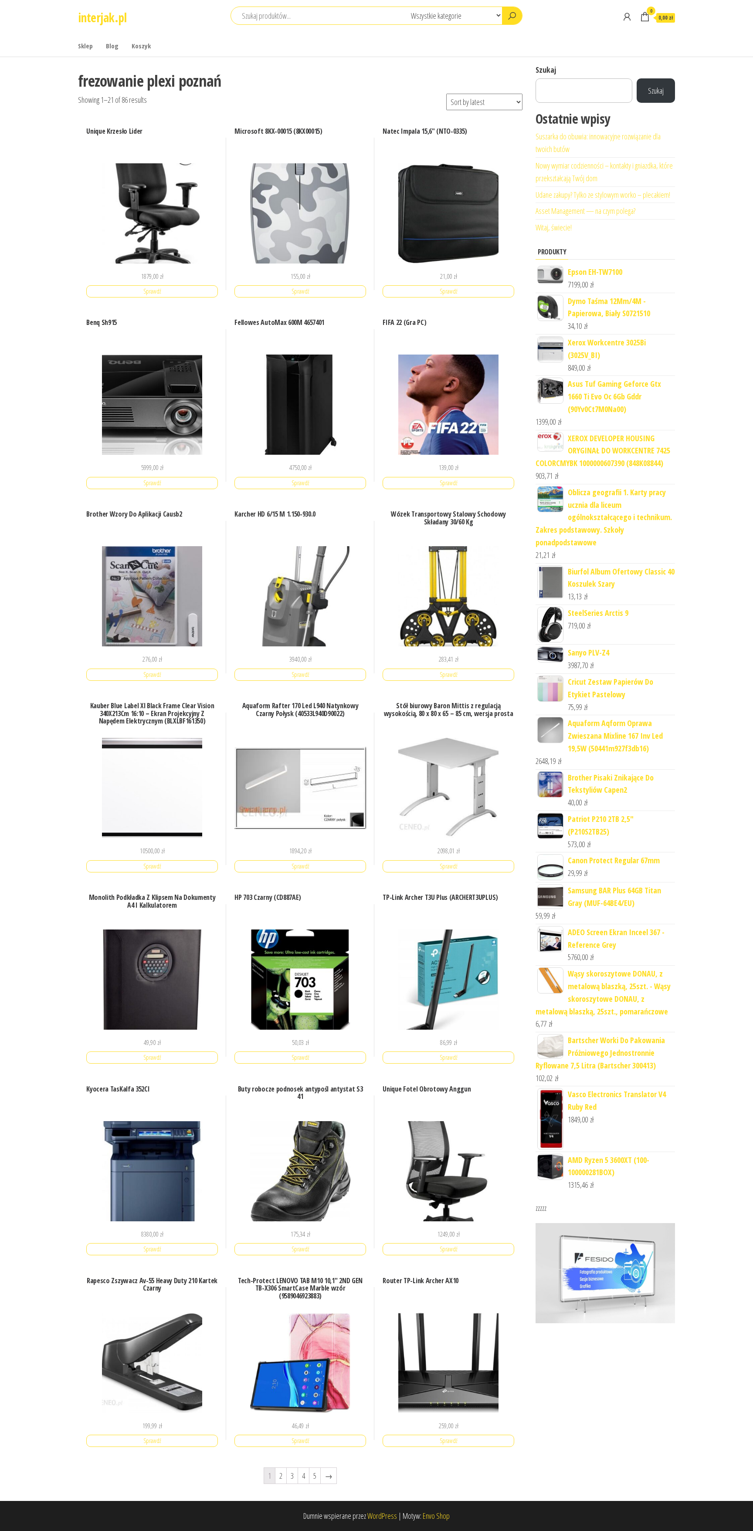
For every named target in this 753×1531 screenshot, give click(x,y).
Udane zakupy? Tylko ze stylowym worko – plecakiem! (603, 194)
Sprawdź (152, 291)
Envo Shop (436, 1516)
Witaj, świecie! (554, 227)
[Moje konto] (627, 16)
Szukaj (546, 69)
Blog (112, 45)
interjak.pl (102, 17)
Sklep (85, 45)
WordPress (382, 1516)
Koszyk (141, 45)
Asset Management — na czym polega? (585, 211)
